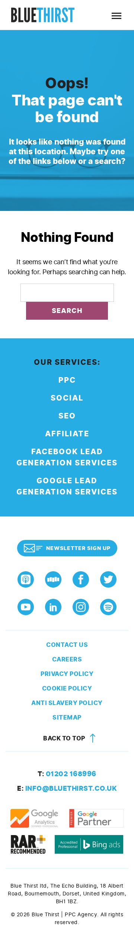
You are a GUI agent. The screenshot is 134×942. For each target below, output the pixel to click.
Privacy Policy (67, 674)
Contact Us (67, 644)
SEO (67, 416)
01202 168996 (67, 774)
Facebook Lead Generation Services (67, 457)
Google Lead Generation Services (67, 486)
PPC (67, 380)
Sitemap (67, 717)
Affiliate (67, 434)
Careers (67, 659)
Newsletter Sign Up (78, 548)
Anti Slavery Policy (67, 703)
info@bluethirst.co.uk (67, 788)
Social (67, 398)
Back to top (64, 738)
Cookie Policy (67, 688)
